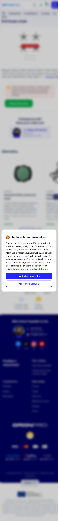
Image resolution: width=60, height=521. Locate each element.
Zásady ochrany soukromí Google (30, 269)
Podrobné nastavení (28, 284)
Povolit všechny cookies (29, 276)
